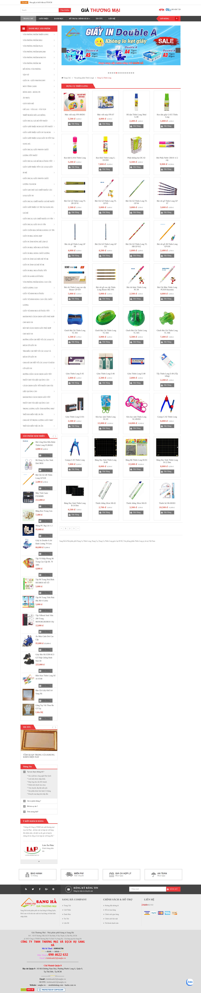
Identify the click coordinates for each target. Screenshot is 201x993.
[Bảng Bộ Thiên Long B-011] (136, 447)
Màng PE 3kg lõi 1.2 (44, 526)
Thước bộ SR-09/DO (167, 503)
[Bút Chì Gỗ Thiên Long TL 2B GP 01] (75, 188)
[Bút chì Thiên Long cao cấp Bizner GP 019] (75, 275)
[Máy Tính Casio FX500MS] (28, 497)
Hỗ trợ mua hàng (110, 910)
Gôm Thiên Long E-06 (106, 374)
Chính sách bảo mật (111, 919)
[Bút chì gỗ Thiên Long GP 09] (75, 231)
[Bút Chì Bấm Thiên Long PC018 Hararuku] (167, 275)
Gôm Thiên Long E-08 (136, 374)
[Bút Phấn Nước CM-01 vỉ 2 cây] (167, 145)
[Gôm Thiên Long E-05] (75, 361)
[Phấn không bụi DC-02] (136, 145)
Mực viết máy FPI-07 (105, 115)
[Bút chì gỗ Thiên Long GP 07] (167, 188)
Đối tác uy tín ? (32, 806)
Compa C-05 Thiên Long (75, 460)
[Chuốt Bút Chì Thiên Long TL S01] (75, 318)
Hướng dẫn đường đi (112, 906)
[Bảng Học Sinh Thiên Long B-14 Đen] (75, 490)
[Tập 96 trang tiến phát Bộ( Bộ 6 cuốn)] (28, 602)
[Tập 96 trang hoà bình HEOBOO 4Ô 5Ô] (28, 584)
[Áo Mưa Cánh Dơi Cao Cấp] (28, 641)
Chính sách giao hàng (112, 914)
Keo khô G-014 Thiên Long (75, 158)
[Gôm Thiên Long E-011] (75, 404)
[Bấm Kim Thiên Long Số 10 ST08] (28, 680)
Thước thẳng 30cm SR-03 (136, 503)
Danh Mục (67, 914)
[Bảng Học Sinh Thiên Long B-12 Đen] (167, 447)
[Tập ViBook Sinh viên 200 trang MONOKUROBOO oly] (28, 620)
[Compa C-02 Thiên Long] (167, 404)
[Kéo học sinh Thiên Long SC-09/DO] (136, 404)
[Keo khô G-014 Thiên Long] (75, 145)
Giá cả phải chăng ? (34, 801)
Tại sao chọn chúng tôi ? (35, 772)
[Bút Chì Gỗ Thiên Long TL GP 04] (136, 188)
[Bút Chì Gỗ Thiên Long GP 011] (105, 231)
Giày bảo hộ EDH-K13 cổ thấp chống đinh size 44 (45, 658)
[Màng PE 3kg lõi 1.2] (28, 530)
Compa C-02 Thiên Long (167, 417)
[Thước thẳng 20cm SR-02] (105, 490)
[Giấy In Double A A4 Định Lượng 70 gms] (28, 545)
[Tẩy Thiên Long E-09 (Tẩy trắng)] (167, 361)
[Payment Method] (147, 913)
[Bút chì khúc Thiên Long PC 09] (136, 275)
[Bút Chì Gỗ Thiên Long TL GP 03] (105, 188)
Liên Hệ (66, 923)
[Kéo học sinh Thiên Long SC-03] (105, 404)
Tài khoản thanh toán (111, 923)
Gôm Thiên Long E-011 (74, 417)
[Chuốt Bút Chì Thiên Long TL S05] (136, 318)
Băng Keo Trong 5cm (44, 511)
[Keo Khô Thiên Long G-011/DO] (105, 145)
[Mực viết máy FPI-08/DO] (75, 102)
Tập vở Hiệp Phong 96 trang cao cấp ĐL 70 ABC (45, 562)
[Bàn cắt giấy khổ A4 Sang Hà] (28, 695)
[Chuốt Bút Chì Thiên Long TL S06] (167, 318)
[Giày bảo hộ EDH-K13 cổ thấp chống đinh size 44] (28, 659)
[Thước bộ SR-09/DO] (167, 490)
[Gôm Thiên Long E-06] (105, 361)
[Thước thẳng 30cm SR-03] (136, 490)
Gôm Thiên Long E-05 (75, 374)
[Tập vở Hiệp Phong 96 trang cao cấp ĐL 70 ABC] (28, 563)
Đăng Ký (174, 889)
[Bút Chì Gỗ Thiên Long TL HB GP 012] (136, 231)
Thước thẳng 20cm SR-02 (106, 503)
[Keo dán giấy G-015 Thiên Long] (167, 102)
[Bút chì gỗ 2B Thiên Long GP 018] (28, 479)
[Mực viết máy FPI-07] (105, 102)
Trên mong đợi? (32, 812)
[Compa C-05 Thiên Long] (75, 447)
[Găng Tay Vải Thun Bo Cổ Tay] (28, 709)
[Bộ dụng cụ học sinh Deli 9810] (28, 464)
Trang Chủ (67, 906)
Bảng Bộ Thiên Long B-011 (136, 460)
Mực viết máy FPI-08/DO (75, 115)
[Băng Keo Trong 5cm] (28, 515)
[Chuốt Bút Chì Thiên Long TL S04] (105, 318)
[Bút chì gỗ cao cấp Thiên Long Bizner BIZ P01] (105, 275)
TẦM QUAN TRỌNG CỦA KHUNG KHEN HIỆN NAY (39, 756)
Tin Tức (66, 919)
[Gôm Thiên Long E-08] (136, 361)
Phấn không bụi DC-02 (136, 158)
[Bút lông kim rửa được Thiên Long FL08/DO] (28, 446)
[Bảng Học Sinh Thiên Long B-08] (105, 447)
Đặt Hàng (46, 455)
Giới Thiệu (67, 910)
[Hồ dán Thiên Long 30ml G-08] (136, 102)
